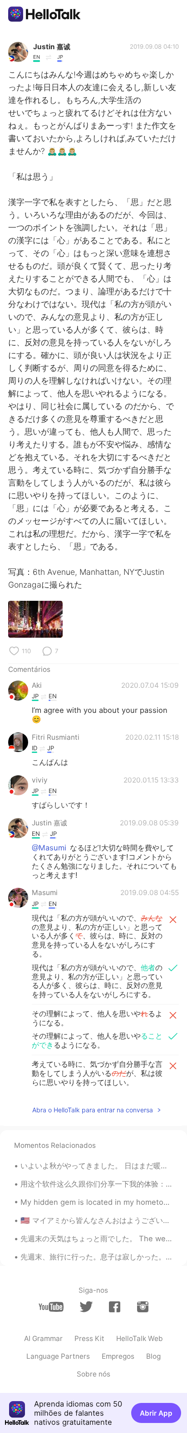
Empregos (118, 1356)
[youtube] (51, 1307)
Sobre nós (93, 1374)
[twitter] (86, 1306)
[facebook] (114, 1306)
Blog (153, 1356)
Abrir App (156, 1413)
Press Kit (89, 1338)
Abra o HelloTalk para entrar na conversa (92, 1110)
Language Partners (58, 1356)
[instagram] (142, 1306)
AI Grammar (43, 1338)
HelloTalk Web (139, 1338)
